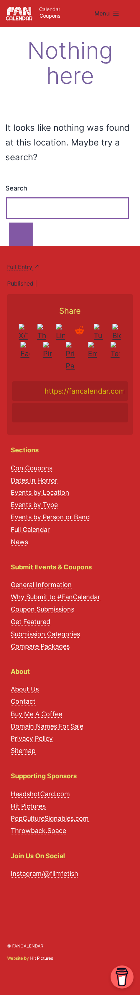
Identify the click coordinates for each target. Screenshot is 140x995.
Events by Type (34, 504)
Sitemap (23, 750)
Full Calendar (30, 529)
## (132, 10)
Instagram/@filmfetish (44, 873)
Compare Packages (40, 646)
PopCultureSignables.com (50, 818)
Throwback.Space (38, 830)
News (19, 542)
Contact (23, 701)
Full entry (20, 266)
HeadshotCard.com (40, 794)
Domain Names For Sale (47, 726)
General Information (41, 584)
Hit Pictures (28, 806)
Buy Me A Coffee (36, 714)
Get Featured (30, 622)
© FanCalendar (25, 946)
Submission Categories (45, 634)
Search (16, 188)
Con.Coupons (31, 468)
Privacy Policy (32, 738)
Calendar (49, 9)
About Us (25, 689)
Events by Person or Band (50, 517)
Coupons (49, 16)
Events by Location (40, 492)
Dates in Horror (34, 480)
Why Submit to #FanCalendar (55, 597)
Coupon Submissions (42, 609)
